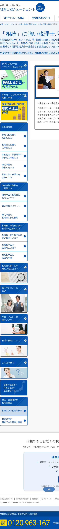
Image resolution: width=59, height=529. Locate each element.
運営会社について (6, 499)
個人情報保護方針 (22, 499)
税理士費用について (41, 18)
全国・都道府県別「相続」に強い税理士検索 (35, 24)
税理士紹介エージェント (18, 7)
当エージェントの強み (14, 18)
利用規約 (35, 499)
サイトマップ (46, 499)
